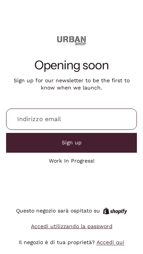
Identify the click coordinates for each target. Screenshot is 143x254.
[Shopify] (115, 211)
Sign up (72, 142)
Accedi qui (110, 242)
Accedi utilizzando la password (71, 226)
